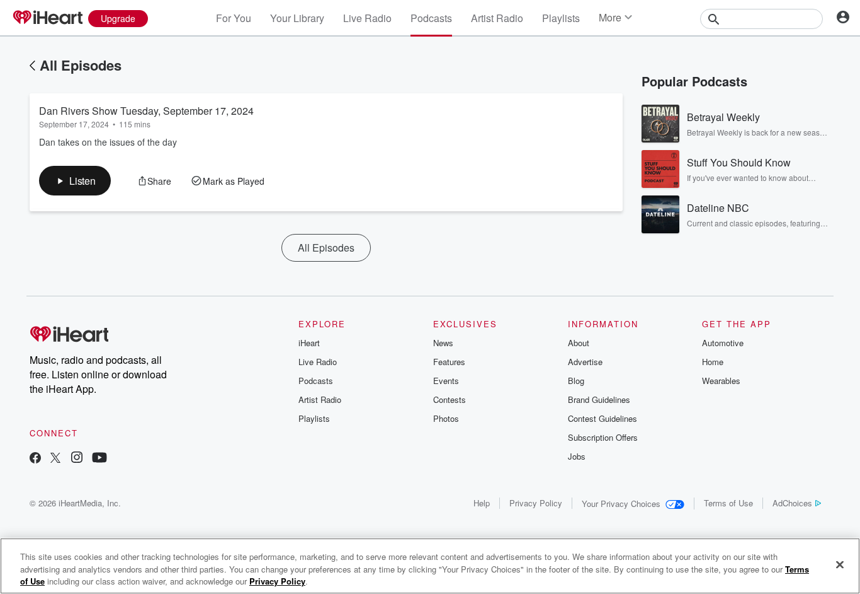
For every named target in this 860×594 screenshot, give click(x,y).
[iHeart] (47, 18)
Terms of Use (728, 503)
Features (449, 362)
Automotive (723, 343)
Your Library (297, 18)
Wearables (721, 381)
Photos (446, 418)
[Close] (840, 564)
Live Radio (367, 18)
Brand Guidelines (599, 399)
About (578, 343)
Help (481, 503)
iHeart (309, 343)
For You (233, 18)
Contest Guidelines (602, 418)
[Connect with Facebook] (35, 458)
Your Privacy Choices (621, 504)
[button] (75, 180)
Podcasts (431, 18)
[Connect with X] (55, 458)
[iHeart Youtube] (99, 458)
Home (712, 362)
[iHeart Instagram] (76, 458)
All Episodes (81, 65)
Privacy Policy (535, 503)
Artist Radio (497, 18)
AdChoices (792, 503)
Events (446, 381)
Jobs (577, 456)
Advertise (585, 362)
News (443, 343)
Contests (449, 399)
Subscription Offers (603, 437)
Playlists (561, 18)
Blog (576, 381)
